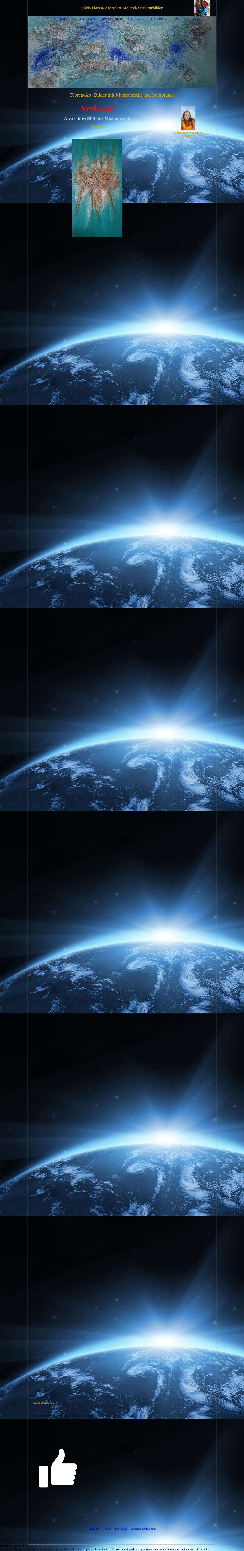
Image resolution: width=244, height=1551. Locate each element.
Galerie (157, 19)
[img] (202, 8)
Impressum (121, 1528)
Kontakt (106, 1528)
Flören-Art (137, 19)
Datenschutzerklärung (143, 1528)
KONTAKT (178, 19)
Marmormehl (112, 19)
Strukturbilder (60, 19)
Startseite (94, 1528)
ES (192, 19)
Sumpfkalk (87, 19)
